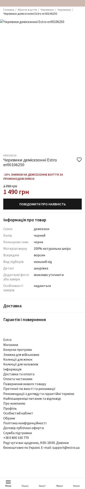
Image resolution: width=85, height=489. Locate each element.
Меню (8, 485)
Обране (59, 485)
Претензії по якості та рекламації (29, 388)
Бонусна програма (17, 349)
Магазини (10, 344)
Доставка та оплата (18, 374)
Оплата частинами (17, 379)
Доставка (12, 305)
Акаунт (42, 485)
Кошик (76, 485)
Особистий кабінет (18, 413)
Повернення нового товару (24, 384)
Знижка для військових (21, 354)
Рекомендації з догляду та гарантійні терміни (38, 393)
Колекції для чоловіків (20, 364)
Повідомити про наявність (42, 204)
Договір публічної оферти (23, 428)
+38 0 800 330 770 (16, 437)
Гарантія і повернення (24, 319)
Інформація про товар (24, 219)
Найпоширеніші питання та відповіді (32, 398)
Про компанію (14, 403)
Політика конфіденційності (24, 423)
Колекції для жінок (17, 359)
